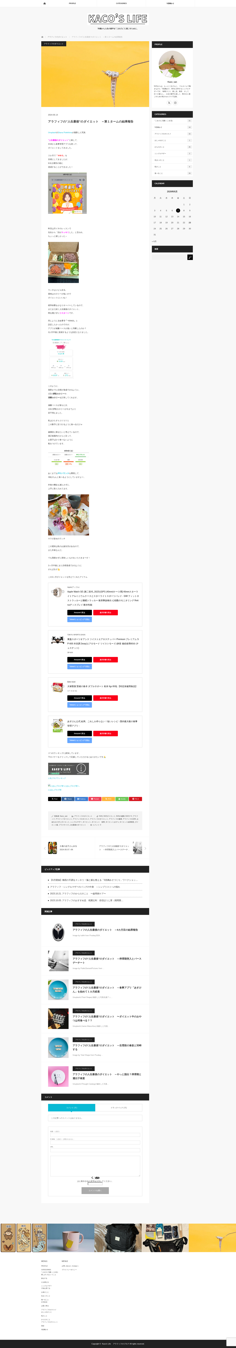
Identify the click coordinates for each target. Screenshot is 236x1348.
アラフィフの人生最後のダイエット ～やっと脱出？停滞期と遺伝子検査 (107, 1076)
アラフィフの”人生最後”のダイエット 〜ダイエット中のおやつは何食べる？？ (107, 1018)
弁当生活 (44, 1302)
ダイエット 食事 (98, 822)
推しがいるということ (48, 1274)
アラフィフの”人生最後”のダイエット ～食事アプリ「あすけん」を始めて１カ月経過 (107, 989)
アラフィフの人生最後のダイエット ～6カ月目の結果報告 (105, 929)
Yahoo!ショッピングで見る (80, 619)
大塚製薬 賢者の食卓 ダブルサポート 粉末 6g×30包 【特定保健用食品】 (102, 686)
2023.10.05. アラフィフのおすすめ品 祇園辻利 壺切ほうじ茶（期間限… (86, 900)
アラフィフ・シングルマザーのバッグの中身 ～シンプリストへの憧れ (85, 887)
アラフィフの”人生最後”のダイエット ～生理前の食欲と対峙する (107, 1047)
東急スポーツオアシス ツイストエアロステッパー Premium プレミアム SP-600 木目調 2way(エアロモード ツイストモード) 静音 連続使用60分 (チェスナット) (103, 643)
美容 (42, 1326)
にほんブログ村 (54, 790)
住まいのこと (172, 160)
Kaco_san (63, 816)
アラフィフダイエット (64, 819)
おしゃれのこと (172, 140)
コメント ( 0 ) (71, 1108)
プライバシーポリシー (69, 1269)
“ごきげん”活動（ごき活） (50, 1272)
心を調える (45, 1282)
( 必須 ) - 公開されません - (62, 1139)
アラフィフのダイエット (54, 44)
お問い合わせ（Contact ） (70, 1266)
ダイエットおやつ (112, 822)
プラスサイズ (64, 825)
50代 (101, 816)
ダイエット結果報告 (127, 822)
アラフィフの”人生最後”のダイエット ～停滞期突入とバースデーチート (107, 960)
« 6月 (154, 241)
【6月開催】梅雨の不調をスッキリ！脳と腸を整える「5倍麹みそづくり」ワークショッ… (94, 880)
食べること (173, 173)
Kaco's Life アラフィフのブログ (115, 1344)
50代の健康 (120, 816)
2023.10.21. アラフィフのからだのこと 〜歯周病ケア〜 (78, 893)
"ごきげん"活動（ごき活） (173, 121)
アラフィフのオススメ (81, 819)
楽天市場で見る (105, 613)
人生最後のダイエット (78, 825)
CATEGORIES (121, 3)
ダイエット (87, 822)
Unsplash (52, 132)
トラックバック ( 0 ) (119, 1108)
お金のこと (45, 1292)
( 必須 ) (55, 1131)
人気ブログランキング (57, 778)
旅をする (44, 1278)
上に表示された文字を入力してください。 (95, 1181)
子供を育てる (45, 1288)
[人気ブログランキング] (68, 774)
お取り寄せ (45, 1306)
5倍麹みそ (170, 3)
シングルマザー (76, 822)
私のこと (172, 167)
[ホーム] (44, 3)
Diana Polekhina (65, 132)
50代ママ (128, 816)
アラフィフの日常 (129, 819)
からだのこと (173, 147)
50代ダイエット (109, 816)
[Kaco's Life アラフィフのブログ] (118, 24)
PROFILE (72, 3)
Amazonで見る (79, 613)
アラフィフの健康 (115, 819)
